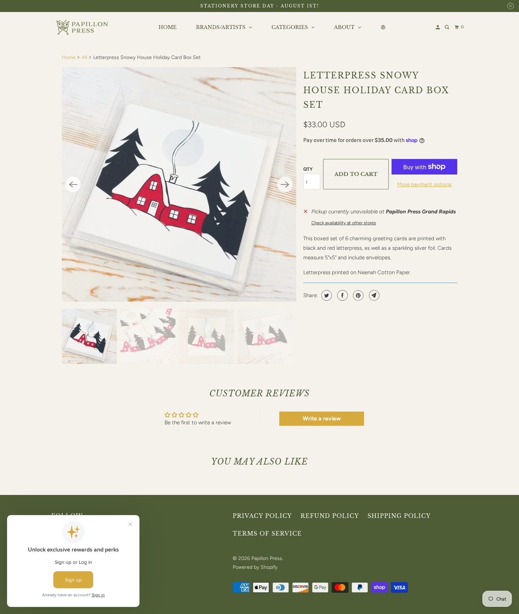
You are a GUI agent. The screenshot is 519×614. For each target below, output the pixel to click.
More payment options (424, 184)
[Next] (285, 184)
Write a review (322, 418)
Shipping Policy (399, 515)
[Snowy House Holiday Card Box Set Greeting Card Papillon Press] (179, 184)
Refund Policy (329, 515)
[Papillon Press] (83, 27)
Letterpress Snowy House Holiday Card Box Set (376, 90)
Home (69, 57)
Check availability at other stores (343, 222)
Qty (307, 169)
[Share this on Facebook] (341, 295)
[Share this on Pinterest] (357, 295)
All (84, 57)
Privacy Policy (262, 515)
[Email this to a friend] (373, 295)
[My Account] (438, 27)
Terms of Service (267, 533)
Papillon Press (266, 558)
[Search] (447, 27)
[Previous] (73, 184)
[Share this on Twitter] (326, 295)
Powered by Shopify (255, 567)
